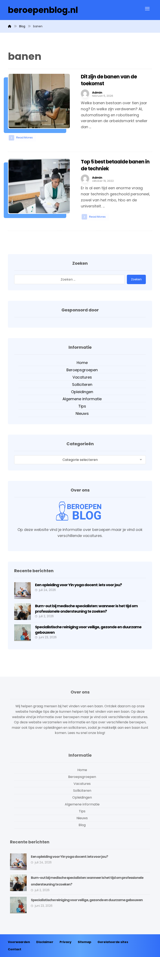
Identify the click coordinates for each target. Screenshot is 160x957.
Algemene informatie (82, 398)
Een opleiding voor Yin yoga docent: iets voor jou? (78, 584)
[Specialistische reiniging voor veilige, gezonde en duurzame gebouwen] (22, 632)
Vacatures (82, 377)
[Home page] (9, 26)
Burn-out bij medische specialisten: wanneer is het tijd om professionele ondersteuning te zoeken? (86, 608)
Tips (82, 406)
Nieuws (82, 413)
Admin (97, 92)
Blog (82, 825)
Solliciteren (82, 384)
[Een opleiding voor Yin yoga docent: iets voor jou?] (22, 590)
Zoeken (136, 279)
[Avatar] (85, 93)
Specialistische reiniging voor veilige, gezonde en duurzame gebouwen (87, 900)
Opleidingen (82, 391)
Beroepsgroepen (82, 370)
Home (82, 362)
